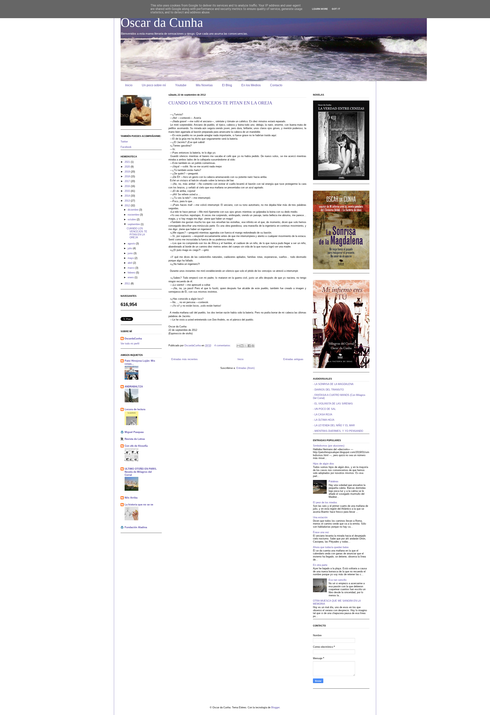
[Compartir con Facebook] (249, 346)
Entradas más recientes (184, 359)
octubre (132, 219)
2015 (128, 191)
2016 (128, 186)
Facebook (126, 147)
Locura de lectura (135, 409)
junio (131, 253)
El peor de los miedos (325, 502)
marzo (131, 267)
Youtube (180, 85)
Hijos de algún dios (323, 463)
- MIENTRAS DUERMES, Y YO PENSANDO (338, 430)
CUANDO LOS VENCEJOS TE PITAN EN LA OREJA (220, 102)
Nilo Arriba (131, 497)
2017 (128, 181)
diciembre (133, 209)
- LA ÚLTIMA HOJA (323, 419)
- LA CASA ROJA (322, 414)
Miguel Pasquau (134, 432)
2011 (128, 283)
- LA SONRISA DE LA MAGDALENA (333, 384)
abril (130, 262)
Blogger (275, 707)
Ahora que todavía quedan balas (331, 547)
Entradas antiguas (293, 359)
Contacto (276, 85)
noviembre (134, 214)
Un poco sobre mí (154, 85)
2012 (128, 205)
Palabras (333, 481)
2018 (128, 176)
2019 (128, 171)
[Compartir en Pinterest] (253, 346)
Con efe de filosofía (136, 445)
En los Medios (251, 85)
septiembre (134, 224)
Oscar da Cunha (162, 22)
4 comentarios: (223, 345)
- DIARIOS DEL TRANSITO (328, 389)
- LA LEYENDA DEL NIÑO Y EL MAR (334, 425)
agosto (132, 243)
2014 (128, 195)
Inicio (128, 85)
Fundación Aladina (136, 527)
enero (131, 277)
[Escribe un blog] (242, 346)
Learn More (320, 8)
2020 (128, 166)
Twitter (124, 141)
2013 (128, 200)
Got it (336, 8)
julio (130, 248)
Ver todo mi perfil (130, 343)
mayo (131, 258)
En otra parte (320, 565)
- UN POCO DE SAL (324, 409)
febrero (132, 272)
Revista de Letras (135, 439)
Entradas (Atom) (245, 368)
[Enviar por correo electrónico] (238, 346)
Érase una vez (321, 532)
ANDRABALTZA (134, 386)
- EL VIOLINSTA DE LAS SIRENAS (333, 403)
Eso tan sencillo (337, 579)
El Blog (227, 85)
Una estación (320, 517)
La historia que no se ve (139, 504)
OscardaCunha (133, 338)
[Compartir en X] (245, 346)
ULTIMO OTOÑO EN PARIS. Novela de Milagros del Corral (141, 471)
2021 (128, 161)
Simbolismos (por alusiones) (328, 445)
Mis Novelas (204, 85)
